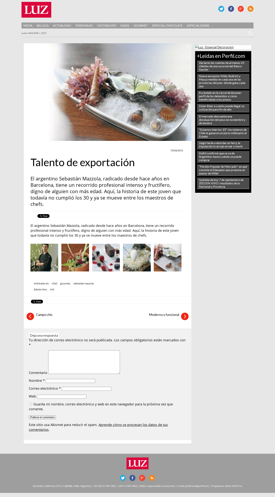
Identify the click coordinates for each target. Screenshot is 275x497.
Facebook (231, 9)
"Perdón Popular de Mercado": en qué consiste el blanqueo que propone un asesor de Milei (223, 170)
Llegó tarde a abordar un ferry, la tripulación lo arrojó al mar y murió (221, 144)
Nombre (37, 380)
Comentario (38, 372)
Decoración (106, 25)
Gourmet (141, 25)
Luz (36, 10)
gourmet (65, 283)
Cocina (36, 151)
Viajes (124, 25)
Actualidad (62, 25)
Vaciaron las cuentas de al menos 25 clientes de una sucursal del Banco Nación (221, 66)
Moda (27, 25)
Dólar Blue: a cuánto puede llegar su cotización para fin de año (221, 107)
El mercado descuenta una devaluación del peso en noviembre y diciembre (222, 119)
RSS (250, 9)
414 (52, 289)
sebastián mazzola (83, 283)
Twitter (221, 9)
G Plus (241, 9)
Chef (54, 283)
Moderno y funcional (164, 314)
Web (32, 396)
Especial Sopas (198, 25)
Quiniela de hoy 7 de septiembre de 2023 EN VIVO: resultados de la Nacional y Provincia (221, 183)
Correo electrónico (45, 388)
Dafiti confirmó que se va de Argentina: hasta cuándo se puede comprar (220, 156)
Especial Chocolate (167, 25)
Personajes (84, 25)
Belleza (43, 25)
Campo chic (44, 314)
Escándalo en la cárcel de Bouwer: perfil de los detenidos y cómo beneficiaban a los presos (220, 96)
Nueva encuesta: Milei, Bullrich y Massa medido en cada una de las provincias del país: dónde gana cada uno (222, 81)
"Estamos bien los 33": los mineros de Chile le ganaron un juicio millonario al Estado (223, 133)
